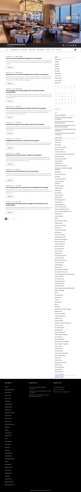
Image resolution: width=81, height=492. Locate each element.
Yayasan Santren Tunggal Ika (61, 344)
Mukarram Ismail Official (60, 174)
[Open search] (75, 50)
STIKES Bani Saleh (58, 188)
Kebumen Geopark (59, 216)
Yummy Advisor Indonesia (60, 147)
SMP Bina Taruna (58, 311)
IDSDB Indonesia (58, 253)
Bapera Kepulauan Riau (60, 241)
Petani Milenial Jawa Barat (61, 362)
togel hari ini (7, 401)
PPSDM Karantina (58, 348)
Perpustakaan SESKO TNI (60, 316)
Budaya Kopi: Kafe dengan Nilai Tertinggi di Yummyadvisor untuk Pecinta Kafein (27, 204)
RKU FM (56, 218)
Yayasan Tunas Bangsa (60, 313)
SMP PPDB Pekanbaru (59, 285)
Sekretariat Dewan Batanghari (61, 353)
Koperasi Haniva (58, 267)
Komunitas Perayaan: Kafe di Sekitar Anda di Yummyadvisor (25, 124)
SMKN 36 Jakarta (58, 364)
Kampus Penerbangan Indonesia (62, 209)
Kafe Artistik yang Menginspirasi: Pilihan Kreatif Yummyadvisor (26, 108)
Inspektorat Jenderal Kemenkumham (63, 323)
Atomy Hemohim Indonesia (61, 206)
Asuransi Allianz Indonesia (60, 158)
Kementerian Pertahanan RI (61, 271)
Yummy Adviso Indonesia (16, 44)
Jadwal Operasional (14, 49)
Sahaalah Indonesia (59, 149)
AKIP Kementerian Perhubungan (62, 341)
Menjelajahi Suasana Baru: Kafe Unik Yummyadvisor (22, 140)
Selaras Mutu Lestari (59, 278)
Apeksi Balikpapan (59, 265)
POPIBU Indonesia (58, 223)
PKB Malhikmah (58, 302)
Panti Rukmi (57, 176)
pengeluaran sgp (8, 407)
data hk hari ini (8, 395)
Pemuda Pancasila (59, 276)
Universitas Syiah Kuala (60, 151)
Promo (53, 49)
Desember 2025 (58, 78)
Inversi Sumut (58, 142)
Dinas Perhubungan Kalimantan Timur (63, 211)
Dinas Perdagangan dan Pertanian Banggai (64, 274)
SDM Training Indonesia (60, 199)
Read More (10, 67)
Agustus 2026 (58, 59)
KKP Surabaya (58, 144)
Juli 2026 (57, 61)
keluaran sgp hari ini (9, 481)
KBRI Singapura (58, 172)
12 (62, 96)
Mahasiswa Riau (58, 346)
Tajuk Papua (57, 183)
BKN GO (56, 304)
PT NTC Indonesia (58, 202)
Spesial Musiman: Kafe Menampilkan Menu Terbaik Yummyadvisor (27, 74)
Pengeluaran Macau (59, 377)
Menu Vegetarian (40, 49)
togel (6, 438)
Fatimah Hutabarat (59, 262)
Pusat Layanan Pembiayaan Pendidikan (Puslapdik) (63, 169)
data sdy (7, 430)
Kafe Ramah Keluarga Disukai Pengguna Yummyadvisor (24, 58)
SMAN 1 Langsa (58, 357)
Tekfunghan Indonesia (60, 281)
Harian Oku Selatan (59, 246)
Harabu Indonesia (59, 251)
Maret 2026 (57, 71)
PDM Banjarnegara (59, 330)
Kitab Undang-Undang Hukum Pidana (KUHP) (65, 288)
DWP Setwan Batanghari (60, 355)
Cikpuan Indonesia (59, 320)
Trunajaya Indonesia (59, 258)
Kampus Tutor (58, 227)
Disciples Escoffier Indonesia (61, 239)
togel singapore (8, 441)
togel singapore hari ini (10, 389)
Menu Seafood (32, 49)
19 (62, 99)
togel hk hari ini (8, 415)
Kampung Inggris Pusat (60, 204)
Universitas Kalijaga (59, 181)
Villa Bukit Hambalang (60, 244)
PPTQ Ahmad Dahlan (59, 367)
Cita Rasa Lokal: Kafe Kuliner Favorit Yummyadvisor (22, 171)
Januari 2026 (57, 75)
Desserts (48, 49)
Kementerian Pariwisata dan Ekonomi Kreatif (65, 154)
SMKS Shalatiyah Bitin (59, 339)
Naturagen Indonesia (59, 156)
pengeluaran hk (8, 473)
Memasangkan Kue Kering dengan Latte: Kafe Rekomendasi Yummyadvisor (25, 91)
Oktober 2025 (58, 82)
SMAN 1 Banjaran (58, 197)
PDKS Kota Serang (59, 325)
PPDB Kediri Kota (58, 213)
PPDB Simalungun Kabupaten (61, 334)
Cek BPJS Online (58, 360)
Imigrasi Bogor (58, 190)
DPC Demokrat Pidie (59, 248)
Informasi (59, 49)
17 (14, 218)
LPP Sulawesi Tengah (59, 327)
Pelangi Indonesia (59, 161)
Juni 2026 (57, 64)
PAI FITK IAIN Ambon (59, 371)
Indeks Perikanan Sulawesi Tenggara (63, 309)
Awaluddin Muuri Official (60, 237)
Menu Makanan (24, 49)
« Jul (56, 112)
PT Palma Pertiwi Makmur (60, 179)
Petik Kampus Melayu (59, 283)
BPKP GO (57, 292)
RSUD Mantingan (58, 369)
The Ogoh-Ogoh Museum (60, 255)
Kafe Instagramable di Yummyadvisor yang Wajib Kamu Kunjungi (27, 187)
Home (7, 49)
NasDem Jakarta (58, 318)
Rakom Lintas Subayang (60, 225)
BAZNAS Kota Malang (59, 290)
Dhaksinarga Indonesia (60, 332)
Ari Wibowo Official (59, 195)
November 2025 (58, 80)
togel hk (6, 461)
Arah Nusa (57, 299)
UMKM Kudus (57, 306)
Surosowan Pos (58, 232)
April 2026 (57, 68)
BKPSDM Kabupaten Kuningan (61, 269)
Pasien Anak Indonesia (60, 234)
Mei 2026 (57, 66)
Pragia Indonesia (58, 163)
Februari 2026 (58, 73)
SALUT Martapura (58, 337)
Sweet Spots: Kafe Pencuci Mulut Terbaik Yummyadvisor (24, 155)
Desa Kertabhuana (59, 295)
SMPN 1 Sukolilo (58, 297)
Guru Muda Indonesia (59, 185)
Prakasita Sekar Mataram (60, 230)
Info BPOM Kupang (59, 350)
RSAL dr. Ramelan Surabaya (61, 220)
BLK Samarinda (58, 192)
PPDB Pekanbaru (58, 140)
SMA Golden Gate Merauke (61, 260)
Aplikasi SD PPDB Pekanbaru (61, 165)
